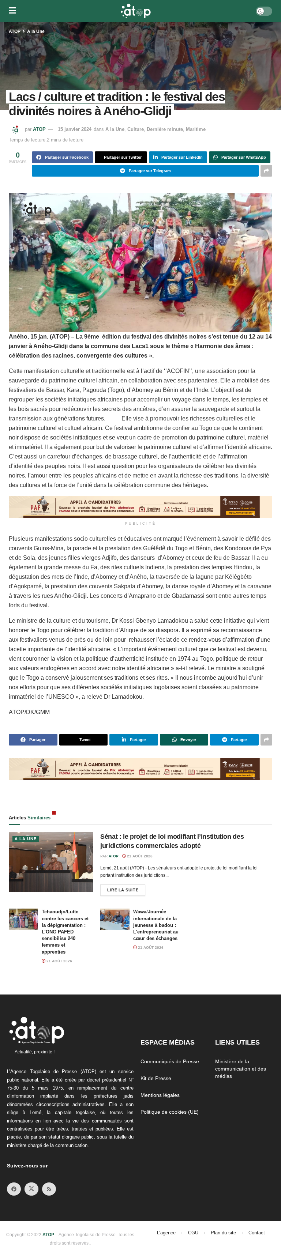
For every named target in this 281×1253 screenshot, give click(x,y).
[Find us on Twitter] (31, 1189)
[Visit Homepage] (136, 11)
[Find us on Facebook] (14, 1189)
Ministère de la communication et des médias (240, 1068)
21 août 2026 (139, 856)
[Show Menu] (12, 11)
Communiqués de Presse (169, 1061)
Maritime (196, 129)
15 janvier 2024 (74, 129)
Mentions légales (160, 1095)
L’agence (166, 1232)
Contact (256, 1232)
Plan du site (223, 1232)
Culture (135, 129)
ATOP (14, 31)
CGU (193, 1232)
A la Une (36, 31)
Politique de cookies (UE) (169, 1112)
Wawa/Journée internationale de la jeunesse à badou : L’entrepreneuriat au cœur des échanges (156, 925)
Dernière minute (165, 129)
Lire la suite (126, 888)
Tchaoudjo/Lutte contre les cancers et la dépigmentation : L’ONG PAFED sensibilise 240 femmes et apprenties (65, 931)
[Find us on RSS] (49, 1189)
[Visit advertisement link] (140, 507)
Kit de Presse (155, 1078)
